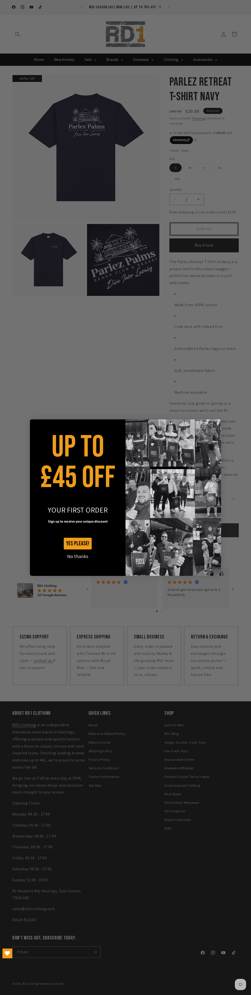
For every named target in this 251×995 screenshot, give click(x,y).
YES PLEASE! (77, 543)
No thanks (77, 556)
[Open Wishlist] (7, 953)
